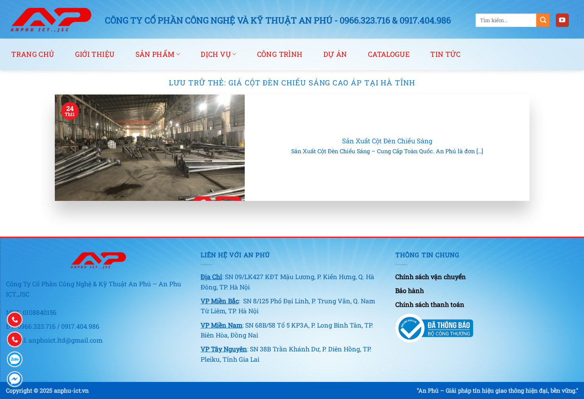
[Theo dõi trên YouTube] (562, 20)
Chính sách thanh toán (429, 304)
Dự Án (335, 54)
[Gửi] (543, 20)
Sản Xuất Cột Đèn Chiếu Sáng (387, 141)
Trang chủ (32, 54)
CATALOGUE (389, 54)
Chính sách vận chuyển (430, 276)
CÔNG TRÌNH (280, 54)
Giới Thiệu (95, 54)
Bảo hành (409, 290)
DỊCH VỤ (215, 54)
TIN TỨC (445, 54)
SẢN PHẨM (155, 54)
